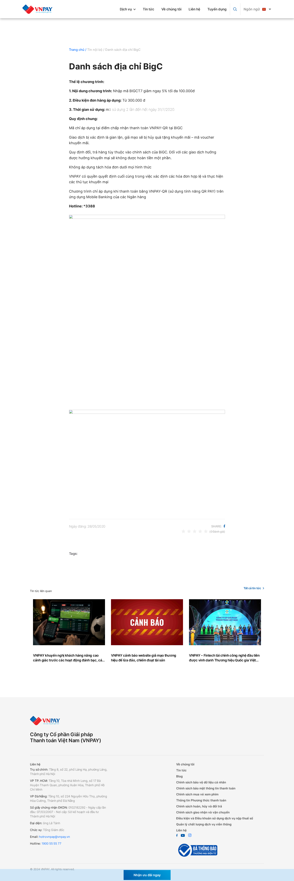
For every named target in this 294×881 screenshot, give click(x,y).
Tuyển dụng (217, 9)
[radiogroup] (194, 531)
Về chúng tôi (171, 9)
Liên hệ (194, 9)
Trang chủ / (77, 50)
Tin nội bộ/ (95, 50)
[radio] (183, 531)
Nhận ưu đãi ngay (147, 875)
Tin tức (148, 9)
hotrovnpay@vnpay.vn (54, 837)
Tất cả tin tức (252, 588)
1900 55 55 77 (51, 843)
